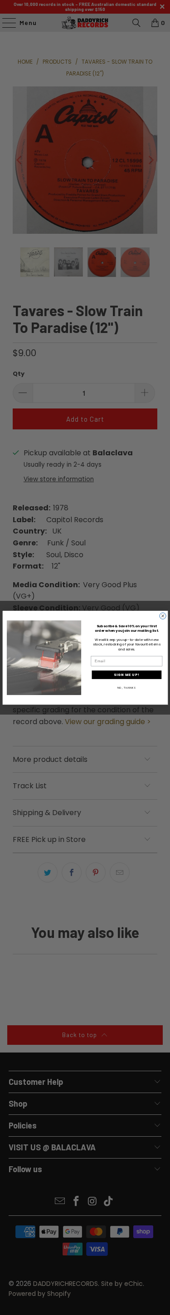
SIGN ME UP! (127, 674)
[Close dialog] (163, 616)
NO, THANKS (126, 687)
